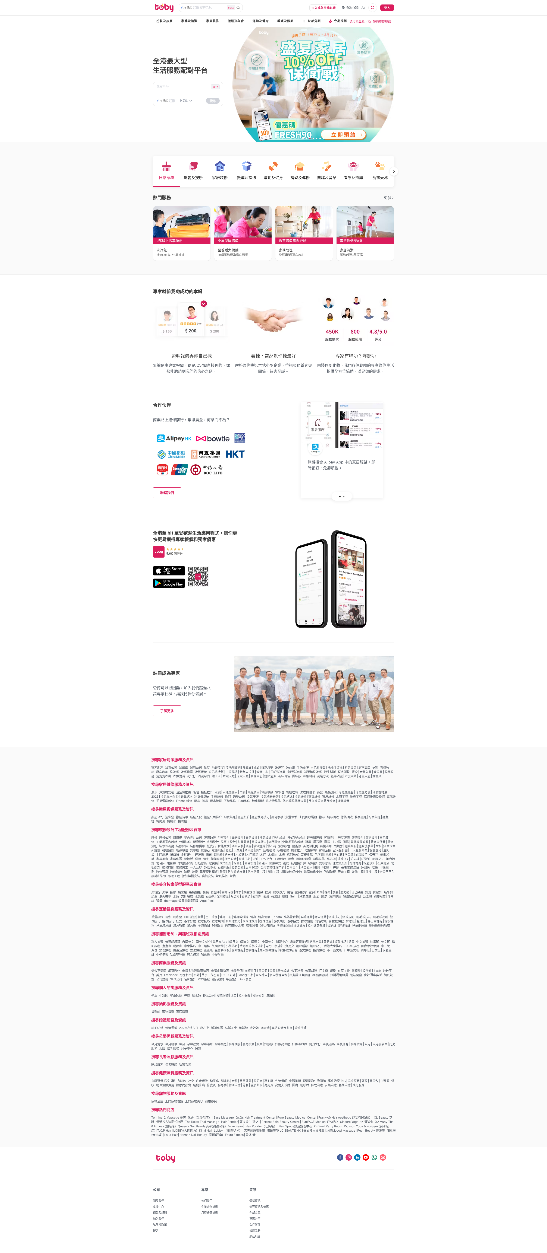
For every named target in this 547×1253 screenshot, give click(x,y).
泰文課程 (305, 950)
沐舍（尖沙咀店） (200, 1117)
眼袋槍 (235, 896)
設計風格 (375, 850)
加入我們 (158, 1218)
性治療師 (281, 1081)
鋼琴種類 (302, 946)
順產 (259, 1044)
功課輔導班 (177, 954)
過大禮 (265, 1028)
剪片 (159, 975)
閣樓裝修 (319, 859)
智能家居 (224, 846)
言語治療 (331, 1085)
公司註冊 (162, 979)
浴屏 (248, 846)
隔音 (291, 859)
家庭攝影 (182, 1011)
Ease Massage (224, 1117)
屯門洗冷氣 (294, 772)
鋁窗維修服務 (382, 21)
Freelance (171, 975)
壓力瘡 (344, 892)
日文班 (376, 950)
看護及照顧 (285, 21)
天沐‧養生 (252, 1134)
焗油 (316, 896)
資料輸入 (262, 975)
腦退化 (225, 1081)
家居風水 (162, 859)
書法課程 (196, 950)
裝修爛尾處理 (360, 842)
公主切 (367, 896)
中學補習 (162, 954)
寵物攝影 (168, 1011)
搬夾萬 (160, 821)
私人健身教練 (316, 925)
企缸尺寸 (187, 854)
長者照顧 (171, 1064)
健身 (253, 917)
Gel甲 (293, 896)
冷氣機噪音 (346, 792)
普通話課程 (172, 941)
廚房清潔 (350, 767)
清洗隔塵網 (233, 767)
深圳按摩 (223, 896)
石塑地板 (224, 867)
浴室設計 (224, 837)
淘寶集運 (230, 817)
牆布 (209, 854)
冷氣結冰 (287, 796)
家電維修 (314, 796)
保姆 (198, 1048)
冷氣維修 (300, 796)
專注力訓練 (178, 1081)
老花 (235, 1081)
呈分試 (327, 941)
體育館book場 (234, 925)
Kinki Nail (205, 1130)
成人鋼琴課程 (268, 950)
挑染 (260, 892)
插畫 (351, 941)
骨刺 (246, 1085)
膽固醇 (321, 1081)
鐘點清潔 (270, 776)
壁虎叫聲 (344, 772)
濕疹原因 (354, 1081)
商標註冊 (251, 970)
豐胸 (312, 892)
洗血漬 (290, 767)
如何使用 (206, 1200)
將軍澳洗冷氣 (313, 772)
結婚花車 (231, 1028)
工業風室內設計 (166, 842)
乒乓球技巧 (233, 921)
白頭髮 (384, 1081)
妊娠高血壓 (282, 1044)
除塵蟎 (247, 767)
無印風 (194, 850)
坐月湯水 (157, 1044)
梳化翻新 (258, 801)
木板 (282, 854)
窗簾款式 (275, 863)
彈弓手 (222, 1085)
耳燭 (320, 892)
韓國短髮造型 (352, 896)
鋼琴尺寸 (316, 946)
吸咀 (196, 792)
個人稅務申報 (278, 975)
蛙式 (179, 921)
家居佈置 (176, 859)
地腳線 (171, 863)
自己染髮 (357, 892)
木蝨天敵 (229, 776)
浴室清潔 (364, 767)
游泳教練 (179, 925)
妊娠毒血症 (299, 1044)
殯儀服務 (223, 995)
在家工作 (344, 970)
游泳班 (191, 925)
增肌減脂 (252, 925)
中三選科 (204, 946)
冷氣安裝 (253, 796)
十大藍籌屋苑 (359, 850)
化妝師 (163, 995)
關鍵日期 (244, 859)
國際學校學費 (370, 946)
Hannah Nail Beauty (193, 1134)
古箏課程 (251, 950)
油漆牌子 (361, 854)
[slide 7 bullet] (323, 138)
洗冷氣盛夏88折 (360, 21)
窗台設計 (250, 863)
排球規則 (307, 921)
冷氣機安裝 (166, 792)
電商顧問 (218, 979)
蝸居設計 (238, 837)
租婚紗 (243, 1028)
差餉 (336, 867)
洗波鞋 (279, 767)
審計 (197, 975)
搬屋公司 (157, 817)
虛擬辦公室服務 (299, 975)
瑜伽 (168, 917)
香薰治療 (228, 892)
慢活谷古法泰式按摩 (169, 1121)
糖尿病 (214, 1081)
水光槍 (199, 896)
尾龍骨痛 (199, 1085)
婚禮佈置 (217, 1028)
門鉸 (243, 792)
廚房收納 (162, 772)
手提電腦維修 (165, 801)
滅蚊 (256, 767)
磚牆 (346, 842)
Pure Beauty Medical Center (296, 1117)
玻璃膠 (312, 863)
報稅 (333, 970)
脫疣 (324, 896)
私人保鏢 (244, 995)
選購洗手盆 (366, 846)
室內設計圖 (340, 850)
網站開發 (356, 975)
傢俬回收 (347, 817)
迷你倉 (169, 817)
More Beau (235, 1126)
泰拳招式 (293, 921)
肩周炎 (268, 1085)
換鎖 (205, 801)
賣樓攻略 (307, 854)
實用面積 (325, 850)
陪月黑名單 (379, 1044)
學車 (154, 995)
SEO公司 (176, 979)
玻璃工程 (174, 876)
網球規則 (348, 917)
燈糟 (233, 876)
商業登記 (237, 970)
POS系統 (204, 979)
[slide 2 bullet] (306, 138)
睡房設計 (265, 837)
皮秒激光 (279, 892)
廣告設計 (283, 970)
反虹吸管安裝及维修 (322, 801)
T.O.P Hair (164, 1130)
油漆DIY (343, 859)
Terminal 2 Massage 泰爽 (168, 1117)
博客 (156, 1230)
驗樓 (187, 871)
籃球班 (361, 921)
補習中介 (282, 941)
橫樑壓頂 (217, 859)
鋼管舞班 (344, 925)
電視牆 (213, 863)
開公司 (263, 970)
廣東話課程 (180, 950)
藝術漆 (296, 846)
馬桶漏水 (331, 792)
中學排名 (190, 946)
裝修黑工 (182, 867)
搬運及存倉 (236, 21)
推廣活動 (254, 1230)
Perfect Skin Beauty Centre (281, 1121)
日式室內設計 (296, 837)
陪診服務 (157, 1064)
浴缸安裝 (238, 846)
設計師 (367, 970)
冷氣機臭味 (201, 796)
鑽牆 (327, 842)
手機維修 (217, 796)
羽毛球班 (321, 921)
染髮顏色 (195, 892)
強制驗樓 (330, 871)
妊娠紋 (268, 1044)
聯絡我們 (167, 493)
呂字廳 (319, 854)
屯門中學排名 (274, 946)
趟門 (258, 850)
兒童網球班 (359, 925)
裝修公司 (165, 837)
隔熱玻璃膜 (303, 859)
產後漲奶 (329, 1044)
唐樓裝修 (269, 850)
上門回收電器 (308, 817)
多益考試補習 (288, 950)
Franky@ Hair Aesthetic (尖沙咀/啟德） (345, 1117)
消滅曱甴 (204, 776)
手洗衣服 (303, 767)
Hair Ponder (229, 1121)
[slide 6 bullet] (320, 138)
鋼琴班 (365, 950)
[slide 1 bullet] (303, 138)
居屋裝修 (344, 837)
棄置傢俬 (291, 817)
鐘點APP (267, 767)
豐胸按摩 (301, 892)
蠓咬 (355, 772)
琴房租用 (186, 975)
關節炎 (257, 1081)
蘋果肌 (275, 896)
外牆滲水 (210, 867)
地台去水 (306, 867)
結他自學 (316, 941)
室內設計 (279, 837)
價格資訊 (254, 1200)
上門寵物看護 (174, 1101)
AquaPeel (206, 900)
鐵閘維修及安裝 (291, 871)
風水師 (196, 995)
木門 (263, 854)
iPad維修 (244, 801)
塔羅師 (270, 995)
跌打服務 (359, 1085)
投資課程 (319, 950)
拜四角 (365, 867)
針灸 (191, 1081)
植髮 (206, 892)
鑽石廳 (317, 842)
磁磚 (198, 859)
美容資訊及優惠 (259, 1206)
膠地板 (188, 859)
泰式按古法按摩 (313, 1130)
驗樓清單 (326, 846)
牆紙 (229, 850)
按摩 (173, 892)
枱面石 (238, 863)
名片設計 (190, 979)
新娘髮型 (171, 1028)
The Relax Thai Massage (202, 1121)
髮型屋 (182, 892)
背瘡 (159, 900)
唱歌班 (205, 954)
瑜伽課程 (300, 925)
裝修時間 (168, 867)
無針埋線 (187, 896)
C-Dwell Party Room (328, 1126)
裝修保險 (182, 846)
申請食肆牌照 (220, 970)
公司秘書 (297, 970)
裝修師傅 (210, 837)
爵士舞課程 (375, 921)
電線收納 (267, 792)
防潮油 (365, 859)
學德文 (255, 941)
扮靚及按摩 (164, 21)
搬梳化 (171, 821)
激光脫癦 (335, 896)
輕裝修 (199, 854)
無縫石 (205, 850)
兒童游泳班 (163, 925)
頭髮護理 (249, 892)
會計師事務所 (373, 975)
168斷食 (217, 925)
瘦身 (268, 892)
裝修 (154, 837)
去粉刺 (256, 896)
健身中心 (225, 917)
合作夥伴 (254, 1224)
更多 (387, 197)
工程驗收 (280, 859)
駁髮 (335, 892)
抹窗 (375, 767)
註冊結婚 (157, 1028)
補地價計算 (298, 863)
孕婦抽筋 (235, 1044)
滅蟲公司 (196, 767)
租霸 (308, 842)
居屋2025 (252, 867)
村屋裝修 (244, 842)
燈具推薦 (222, 876)
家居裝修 (212, 21)
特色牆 (248, 850)
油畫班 (374, 941)
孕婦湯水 (207, 1044)
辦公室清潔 (158, 970)
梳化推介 (297, 850)
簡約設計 (372, 837)
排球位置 (265, 921)
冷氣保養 (201, 772)
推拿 (238, 892)
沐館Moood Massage (340, 1130)
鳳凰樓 (177, 837)
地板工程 (356, 796)
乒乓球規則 (250, 921)
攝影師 (155, 1011)
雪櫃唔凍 (292, 792)
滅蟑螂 (183, 767)
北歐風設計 (340, 863)
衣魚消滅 (179, 776)
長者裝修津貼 (350, 867)
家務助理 (157, 767)
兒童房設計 (228, 842)
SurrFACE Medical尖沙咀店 (319, 1121)
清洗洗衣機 (163, 776)
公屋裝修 (185, 842)
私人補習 (157, 941)
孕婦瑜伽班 (284, 925)
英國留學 (218, 946)
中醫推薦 (295, 1081)
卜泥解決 (232, 772)
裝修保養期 (166, 846)
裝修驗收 (176, 871)
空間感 (348, 854)
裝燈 (195, 871)
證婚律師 (300, 1028)
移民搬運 (361, 817)
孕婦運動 (307, 917)
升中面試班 (351, 950)
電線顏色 (253, 792)
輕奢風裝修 (314, 837)
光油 (255, 859)
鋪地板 (218, 854)
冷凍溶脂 (305, 896)
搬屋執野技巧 (260, 817)
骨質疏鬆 (245, 1081)
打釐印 (326, 867)
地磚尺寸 (378, 859)
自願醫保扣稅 (160, 1081)
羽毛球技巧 (363, 917)
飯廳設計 (199, 842)
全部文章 (254, 1212)
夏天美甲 (165, 896)
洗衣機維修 (273, 801)
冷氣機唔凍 (363, 792)
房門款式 (293, 854)
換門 (228, 796)
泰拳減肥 (279, 921)
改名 (234, 995)
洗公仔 (191, 776)
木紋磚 (239, 854)
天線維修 (230, 801)
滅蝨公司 (171, 767)
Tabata (277, 917)
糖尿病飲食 (183, 1085)
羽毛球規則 (380, 917)
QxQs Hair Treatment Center (255, 1117)
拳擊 (201, 917)
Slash (377, 970)
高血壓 (268, 1081)
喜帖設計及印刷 (282, 1028)
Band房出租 (245, 975)
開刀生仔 (315, 1044)
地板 (329, 854)
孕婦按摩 (357, 1044)
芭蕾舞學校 (222, 950)
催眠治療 (317, 1085)
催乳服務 (173, 1048)
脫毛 (290, 892)
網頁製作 (174, 970)
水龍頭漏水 (230, 792)
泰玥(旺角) (216, 1134)
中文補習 (362, 941)
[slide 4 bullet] (313, 138)
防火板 (354, 859)
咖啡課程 (238, 950)
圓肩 (295, 1085)
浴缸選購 (259, 846)
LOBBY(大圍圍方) (185, 1130)
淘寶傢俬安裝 (313, 871)
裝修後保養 (378, 842)
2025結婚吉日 (188, 1028)
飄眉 (285, 896)
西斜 (378, 846)
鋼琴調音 (343, 801)
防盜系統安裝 (237, 871)
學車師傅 (176, 995)
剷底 (286, 863)
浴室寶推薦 (183, 792)
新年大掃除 (247, 772)
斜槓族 (356, 970)
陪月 (368, 1044)
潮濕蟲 (377, 772)
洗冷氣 (174, 772)
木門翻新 (252, 854)
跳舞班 (177, 946)
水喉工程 (342, 796)
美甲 (165, 892)
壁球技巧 (204, 921)
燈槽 (375, 867)
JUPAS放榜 (351, 946)
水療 (176, 896)
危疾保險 (202, 1081)
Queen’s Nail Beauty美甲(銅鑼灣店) (202, 1126)
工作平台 (266, 859)
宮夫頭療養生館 (254, 1130)
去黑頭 (245, 896)
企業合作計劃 (209, 1206)
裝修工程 (358, 871)
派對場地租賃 (339, 975)
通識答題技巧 (299, 941)
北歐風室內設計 (292, 842)
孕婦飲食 (193, 1044)
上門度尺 (162, 854)
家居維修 (328, 796)
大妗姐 (254, 1028)
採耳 (328, 892)
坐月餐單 (171, 1044)
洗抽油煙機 (335, 767)
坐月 (182, 1044)
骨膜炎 (211, 1085)
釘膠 (317, 867)
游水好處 (190, 921)
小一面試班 (334, 950)
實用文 (289, 946)
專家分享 (254, 1218)
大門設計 (226, 863)
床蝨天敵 (243, 776)
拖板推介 (207, 792)
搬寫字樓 (277, 817)
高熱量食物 (291, 917)
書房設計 (251, 837)
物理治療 (235, 1085)
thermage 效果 (174, 900)
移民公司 (209, 995)
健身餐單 (264, 917)
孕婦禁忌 (221, 1044)
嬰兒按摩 (248, 1044)
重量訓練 (157, 917)
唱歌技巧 (340, 941)
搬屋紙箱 (244, 817)
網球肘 (304, 1085)
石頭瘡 (210, 896)
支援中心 (158, 1206)
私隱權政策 (160, 1224)
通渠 (320, 792)
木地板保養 (185, 863)
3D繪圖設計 (320, 975)
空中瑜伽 (212, 917)
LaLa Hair (171, 1134)
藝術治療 (345, 1085)
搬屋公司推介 (213, 817)
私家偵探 (258, 995)
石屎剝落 (383, 863)
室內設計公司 (193, 837)
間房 (206, 859)
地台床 (160, 863)
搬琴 (322, 817)
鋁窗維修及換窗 (374, 796)
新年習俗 (284, 776)
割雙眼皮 (380, 896)
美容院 (155, 892)
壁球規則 (218, 921)
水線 (218, 792)
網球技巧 (334, 917)
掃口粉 (174, 854)
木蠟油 (272, 854)
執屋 (207, 767)
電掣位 (279, 792)
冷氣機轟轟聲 (270, 796)
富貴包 (373, 1081)
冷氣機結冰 (184, 796)
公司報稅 (311, 970)
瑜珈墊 (177, 917)
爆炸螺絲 (356, 863)
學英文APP (203, 941)
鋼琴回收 (333, 817)
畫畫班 (166, 946)
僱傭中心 (262, 772)
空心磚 (338, 854)
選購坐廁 (351, 846)
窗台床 (262, 863)
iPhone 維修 (184, 801)
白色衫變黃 (318, 767)
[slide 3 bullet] (310, 138)
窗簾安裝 (208, 876)
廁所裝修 (274, 842)
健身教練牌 (240, 917)
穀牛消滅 (330, 772)
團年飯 (296, 776)
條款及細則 (160, 1212)
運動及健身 (261, 21)
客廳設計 (330, 837)
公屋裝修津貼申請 (273, 867)
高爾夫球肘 (282, 1085)
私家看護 (185, 1064)
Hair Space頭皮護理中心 (295, 1126)
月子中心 (187, 1048)
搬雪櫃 (182, 821)
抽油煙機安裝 (191, 876)
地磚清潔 (218, 767)
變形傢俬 (325, 863)
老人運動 (320, 917)
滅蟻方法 (323, 776)
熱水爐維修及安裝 (295, 801)
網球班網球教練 (379, 925)
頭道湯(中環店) (250, 1121)
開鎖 (197, 801)
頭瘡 (365, 1081)
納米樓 (229, 854)
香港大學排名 (333, 946)
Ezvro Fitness (234, 1134)
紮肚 (162, 1048)
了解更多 (167, 711)
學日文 (233, 941)
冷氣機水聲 (167, 796)
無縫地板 (218, 850)
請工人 (216, 776)
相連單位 (182, 850)
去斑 (266, 896)
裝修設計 (358, 837)
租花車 (204, 1028)
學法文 (244, 941)
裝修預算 (162, 871)
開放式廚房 (258, 842)
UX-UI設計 (228, 975)
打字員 (323, 970)
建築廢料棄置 (209, 871)
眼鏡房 (338, 846)
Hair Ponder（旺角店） (261, 1126)
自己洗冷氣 (216, 772)
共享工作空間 (210, 975)
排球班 (350, 921)
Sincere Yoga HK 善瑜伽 (356, 1121)
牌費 (187, 995)
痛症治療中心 (337, 1081)
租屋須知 (369, 863)
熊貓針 (377, 892)
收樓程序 (311, 850)
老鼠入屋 (366, 772)
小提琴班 (218, 954)
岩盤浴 (215, 892)
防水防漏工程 (256, 871)
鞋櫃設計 (168, 850)
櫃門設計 (231, 859)
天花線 (238, 850)
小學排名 (232, 946)
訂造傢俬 (201, 863)
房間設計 (213, 842)
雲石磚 (271, 846)
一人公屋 (196, 867)
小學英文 (268, 941)
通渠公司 (239, 796)
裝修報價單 (197, 846)
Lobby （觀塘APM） (228, 1130)
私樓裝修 (283, 850)
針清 (368, 892)
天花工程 (344, 871)
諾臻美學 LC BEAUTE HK (284, 1130)
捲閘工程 (273, 871)
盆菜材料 (309, 776)
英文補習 (193, 954)
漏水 (154, 792)
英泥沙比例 (310, 846)
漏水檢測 (216, 801)
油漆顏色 (284, 846)
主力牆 (336, 842)
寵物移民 (211, 1101)
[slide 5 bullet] (316, 138)
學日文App (220, 941)
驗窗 (223, 871)
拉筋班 (331, 925)
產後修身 (343, 1044)
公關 (272, 970)
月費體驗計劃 (209, 1212)
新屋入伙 (196, 817)
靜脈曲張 (256, 1085)
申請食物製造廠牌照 (195, 970)
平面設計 (232, 979)
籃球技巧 (168, 921)
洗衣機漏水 (307, 792)
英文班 (385, 941)
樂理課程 (165, 950)
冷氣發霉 (187, 772)
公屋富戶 (292, 867)
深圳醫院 (309, 1081)
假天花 (373, 854)
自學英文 (188, 941)
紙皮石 (211, 846)
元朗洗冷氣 (277, 772)
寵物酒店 (157, 1101)
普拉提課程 (336, 921)
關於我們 (158, 1200)
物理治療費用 (165, 1085)
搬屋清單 (182, 817)
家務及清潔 (189, 21)
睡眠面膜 (192, 900)
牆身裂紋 (238, 867)
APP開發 (245, 979)
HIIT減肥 (190, 917)
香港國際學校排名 (251, 946)
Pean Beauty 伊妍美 (371, 1130)
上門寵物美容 (194, 1101)
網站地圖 (254, 1236)
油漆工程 (372, 871)
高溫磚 (331, 859)
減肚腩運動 (267, 925)
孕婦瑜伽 (204, 925)
